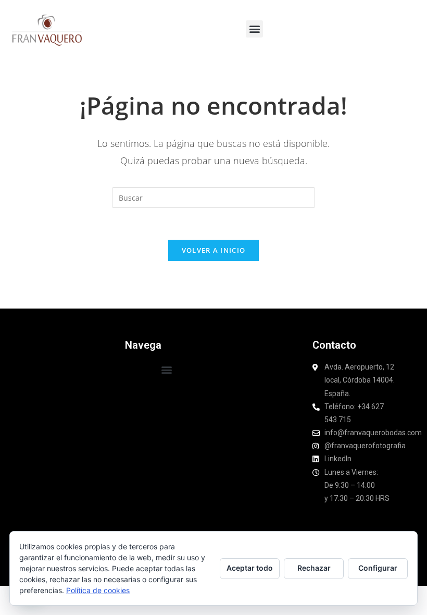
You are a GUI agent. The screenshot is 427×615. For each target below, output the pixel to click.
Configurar (377, 567)
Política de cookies (98, 590)
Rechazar (314, 567)
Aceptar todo (250, 567)
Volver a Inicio (214, 250)
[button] (254, 29)
